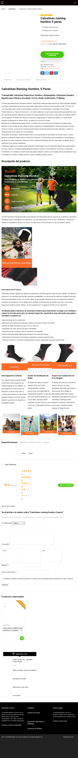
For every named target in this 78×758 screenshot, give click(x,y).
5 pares (46, 68)
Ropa (48, 66)
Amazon (43, 61)
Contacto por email (68, 737)
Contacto (5, 725)
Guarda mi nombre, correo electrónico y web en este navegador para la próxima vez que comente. (38, 579)
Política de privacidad (14, 725)
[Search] (74, 2)
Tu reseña (6, 544)
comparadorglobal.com (49, 41)
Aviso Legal (63, 721)
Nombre (5, 565)
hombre (57, 68)
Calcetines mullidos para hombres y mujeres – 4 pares (13, 630)
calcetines (12, 9)
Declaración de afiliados (34, 728)
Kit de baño (16, 695)
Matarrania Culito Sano (20, 687)
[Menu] (2, 2)
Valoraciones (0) (41, 80)
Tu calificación (7, 523)
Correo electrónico (9, 572)
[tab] (8, 79)
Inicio (3, 9)
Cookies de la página (33, 712)
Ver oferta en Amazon (52, 54)
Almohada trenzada (19, 679)
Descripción (8, 80)
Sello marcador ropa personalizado (24, 670)
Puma (14, 665)
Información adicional (24, 80)
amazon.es (44, 44)
